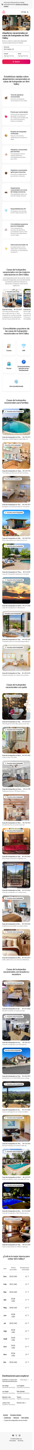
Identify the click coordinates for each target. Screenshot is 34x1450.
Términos (20, 1441)
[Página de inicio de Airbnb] (3, 12)
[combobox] (16, 49)
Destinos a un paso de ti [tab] (9, 1380)
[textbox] (9, 56)
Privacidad (12, 1441)
